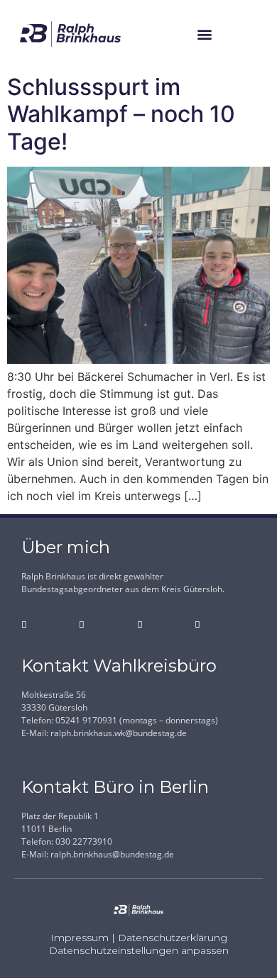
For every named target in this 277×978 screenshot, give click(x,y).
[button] (204, 34)
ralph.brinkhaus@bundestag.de (112, 854)
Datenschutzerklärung (172, 937)
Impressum (79, 937)
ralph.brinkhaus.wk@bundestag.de (118, 733)
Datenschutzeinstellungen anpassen (139, 950)
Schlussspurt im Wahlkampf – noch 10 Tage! (121, 114)
